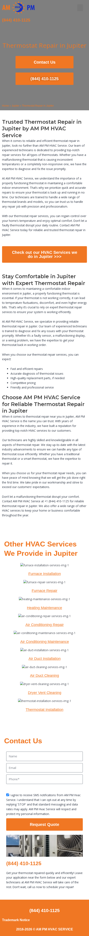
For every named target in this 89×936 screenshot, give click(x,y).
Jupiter (15, 105)
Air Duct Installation (45, 659)
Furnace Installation (44, 574)
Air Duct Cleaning (44, 675)
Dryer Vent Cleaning (44, 693)
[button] (80, 7)
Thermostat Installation (44, 710)
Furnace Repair (44, 591)
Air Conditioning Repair (44, 625)
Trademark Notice (16, 920)
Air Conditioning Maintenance (44, 642)
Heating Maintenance (44, 608)
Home (5, 105)
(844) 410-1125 (16, 20)
